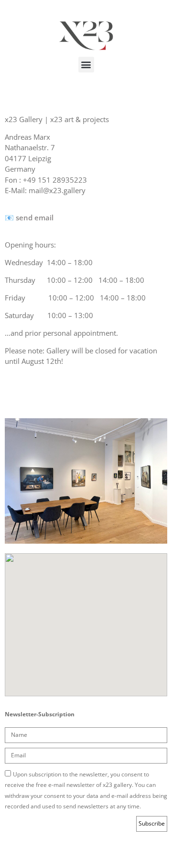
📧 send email (29, 217)
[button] (86, 64)
